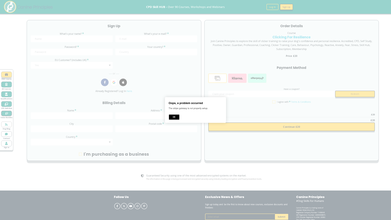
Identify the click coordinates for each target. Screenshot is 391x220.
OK (174, 117)
